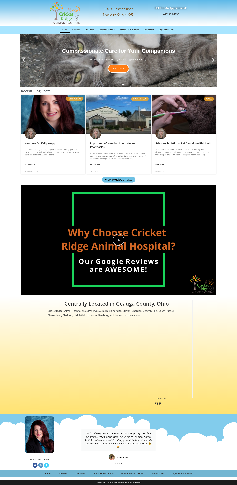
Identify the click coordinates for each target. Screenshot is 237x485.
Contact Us (149, 30)
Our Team (89, 30)
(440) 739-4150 (171, 14)
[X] (46, 465)
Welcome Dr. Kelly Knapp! (40, 143)
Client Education (106, 30)
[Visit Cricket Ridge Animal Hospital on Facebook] (160, 404)
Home (64, 30)
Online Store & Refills (129, 30)
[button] (24, 60)
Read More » (30, 164)
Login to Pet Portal (167, 30)
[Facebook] (35, 465)
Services (76, 30)
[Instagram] (40, 465)
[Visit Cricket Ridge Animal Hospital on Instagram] (156, 404)
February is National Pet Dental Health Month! (183, 143)
